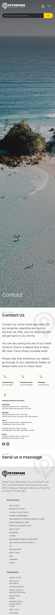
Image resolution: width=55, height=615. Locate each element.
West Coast (14, 553)
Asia (11, 556)
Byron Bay (14, 532)
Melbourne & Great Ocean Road (23, 539)
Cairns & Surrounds (18, 516)
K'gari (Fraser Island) (19, 522)
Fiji (10, 546)
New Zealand (15, 549)
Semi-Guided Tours (14, 597)
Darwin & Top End (17, 509)
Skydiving (13, 613)
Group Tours (15, 578)
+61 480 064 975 (43, 380)
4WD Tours (14, 610)
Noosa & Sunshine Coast (20, 526)
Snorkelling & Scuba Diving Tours (15, 604)
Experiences (13, 572)
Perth (12, 563)
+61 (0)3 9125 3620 (26, 380)
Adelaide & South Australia (22, 542)
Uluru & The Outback (19, 512)
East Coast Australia (14, 582)
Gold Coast (14, 529)
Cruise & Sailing (16, 587)
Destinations (13, 500)
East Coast (14, 506)
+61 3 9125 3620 (7, 380)
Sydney (12, 536)
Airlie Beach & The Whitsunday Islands (27, 519)
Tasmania (13, 559)
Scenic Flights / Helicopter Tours (17, 591)
